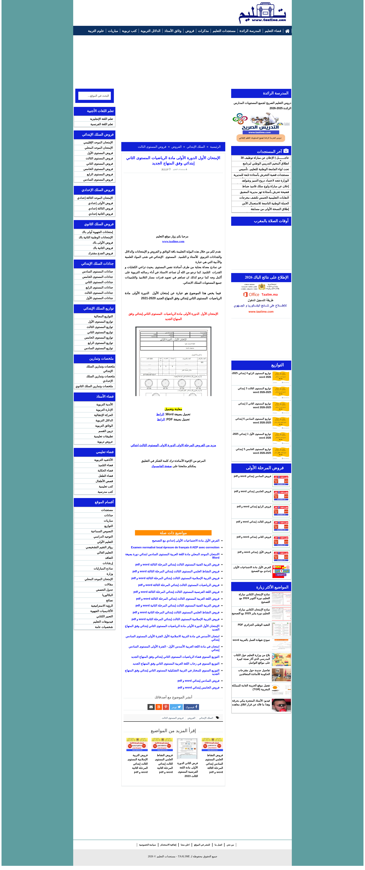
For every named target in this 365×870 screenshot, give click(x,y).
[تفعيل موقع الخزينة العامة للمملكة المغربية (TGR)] (281, 690)
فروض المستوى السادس (98, 179)
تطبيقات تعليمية (103, 436)
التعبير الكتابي (104, 616)
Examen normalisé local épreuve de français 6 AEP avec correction (175, 547)
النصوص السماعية (102, 531)
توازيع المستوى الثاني (100, 332)
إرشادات (108, 563)
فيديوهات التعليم (103, 621)
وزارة (110, 573)
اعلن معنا (185, 844)
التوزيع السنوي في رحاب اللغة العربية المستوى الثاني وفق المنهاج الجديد (176, 663)
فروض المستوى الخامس (98, 169)
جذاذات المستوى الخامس (97, 276)
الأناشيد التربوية (103, 459)
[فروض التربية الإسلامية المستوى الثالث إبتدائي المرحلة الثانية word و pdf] (137, 744)
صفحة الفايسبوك (162, 466)
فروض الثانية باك (103, 247)
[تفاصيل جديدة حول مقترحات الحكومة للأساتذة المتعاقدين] (281, 674)
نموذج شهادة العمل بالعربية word (251, 639)
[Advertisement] (144, 10)
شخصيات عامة (104, 626)
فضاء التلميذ (105, 465)
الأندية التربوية (104, 404)
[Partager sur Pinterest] (166, 707)
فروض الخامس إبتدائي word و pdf (198, 687)
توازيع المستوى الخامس (98, 337)
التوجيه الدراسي (103, 536)
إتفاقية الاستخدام (168, 844)
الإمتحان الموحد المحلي (99, 147)
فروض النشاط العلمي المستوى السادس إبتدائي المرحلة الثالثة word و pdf (214, 764)
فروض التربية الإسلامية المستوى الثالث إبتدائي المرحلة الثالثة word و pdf (175, 578)
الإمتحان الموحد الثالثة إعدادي (95, 197)
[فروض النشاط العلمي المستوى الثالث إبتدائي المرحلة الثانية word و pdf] (162, 744)
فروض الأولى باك (103, 242)
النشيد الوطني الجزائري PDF (254, 624)
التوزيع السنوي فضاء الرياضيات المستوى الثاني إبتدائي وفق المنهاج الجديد (175, 656)
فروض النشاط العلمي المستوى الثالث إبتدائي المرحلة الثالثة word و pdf (176, 571)
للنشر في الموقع (202, 844)
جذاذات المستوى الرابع (99, 287)
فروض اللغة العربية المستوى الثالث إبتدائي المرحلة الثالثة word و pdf (177, 598)
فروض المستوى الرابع (100, 174)
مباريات (108, 520)
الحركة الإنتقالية (103, 415)
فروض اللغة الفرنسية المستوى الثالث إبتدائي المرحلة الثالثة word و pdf (176, 591)
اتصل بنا (218, 844)
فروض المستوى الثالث (173, 718)
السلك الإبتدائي (205, 718)
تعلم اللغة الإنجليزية (101, 118)
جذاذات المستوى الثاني (99, 282)
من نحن (230, 844)
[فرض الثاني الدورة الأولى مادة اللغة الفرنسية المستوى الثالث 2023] (187, 748)
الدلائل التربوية (104, 420)
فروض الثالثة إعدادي (100, 208)
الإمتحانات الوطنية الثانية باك (96, 237)
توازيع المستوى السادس (98, 348)
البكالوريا (107, 595)
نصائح (109, 600)
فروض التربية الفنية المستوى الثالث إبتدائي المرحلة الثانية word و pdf (177, 605)
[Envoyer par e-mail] (151, 707)
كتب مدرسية (105, 491)
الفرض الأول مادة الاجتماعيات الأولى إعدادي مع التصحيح (185, 540)
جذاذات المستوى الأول (99, 298)
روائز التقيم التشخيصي (99, 547)
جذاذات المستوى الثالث (99, 292)
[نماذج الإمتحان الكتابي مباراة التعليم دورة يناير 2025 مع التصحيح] (281, 614)
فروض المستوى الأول (100, 153)
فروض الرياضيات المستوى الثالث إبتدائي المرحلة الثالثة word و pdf (178, 585)
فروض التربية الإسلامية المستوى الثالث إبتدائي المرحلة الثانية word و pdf (175, 619)
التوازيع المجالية (103, 316)
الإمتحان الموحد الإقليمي (98, 142)
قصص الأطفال (104, 481)
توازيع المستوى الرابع (100, 342)
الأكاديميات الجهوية (101, 611)
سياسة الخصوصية (147, 844)
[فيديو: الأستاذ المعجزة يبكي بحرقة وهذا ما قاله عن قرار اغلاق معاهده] (281, 705)
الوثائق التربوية (104, 425)
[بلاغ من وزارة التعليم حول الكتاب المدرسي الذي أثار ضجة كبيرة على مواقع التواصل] (281, 659)
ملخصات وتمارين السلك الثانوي (94, 386)
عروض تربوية (105, 441)
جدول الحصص (104, 589)
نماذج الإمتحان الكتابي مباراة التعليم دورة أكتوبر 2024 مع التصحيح (254, 598)
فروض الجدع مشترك (100, 253)
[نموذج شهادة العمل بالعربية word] (281, 644)
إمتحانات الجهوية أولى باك (97, 232)
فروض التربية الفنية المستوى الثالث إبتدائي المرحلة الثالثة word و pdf (177, 564)
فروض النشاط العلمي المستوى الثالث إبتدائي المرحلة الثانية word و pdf (176, 612)
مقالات (109, 584)
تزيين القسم (105, 431)
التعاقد (109, 557)
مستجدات (107, 510)
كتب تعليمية (106, 486)
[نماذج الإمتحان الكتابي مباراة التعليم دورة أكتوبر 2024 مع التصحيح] (281, 598)
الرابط (160, 414)
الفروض (191, 718)
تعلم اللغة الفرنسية (101, 124)
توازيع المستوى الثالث (100, 326)
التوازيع (108, 525)
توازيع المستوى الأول (100, 321)
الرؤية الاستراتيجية (102, 605)
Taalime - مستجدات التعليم (173, 856)
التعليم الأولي (105, 541)
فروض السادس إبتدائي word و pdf (198, 680)
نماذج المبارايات (103, 568)
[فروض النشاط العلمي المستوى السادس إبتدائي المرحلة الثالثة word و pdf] (212, 744)
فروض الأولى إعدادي (100, 203)
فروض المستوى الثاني (99, 163)
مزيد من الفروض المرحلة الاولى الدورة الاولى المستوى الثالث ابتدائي (173, 445)
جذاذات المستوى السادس (97, 271)
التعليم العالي (105, 552)
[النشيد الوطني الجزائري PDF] (281, 629)
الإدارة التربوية (104, 409)
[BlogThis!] (159, 707)
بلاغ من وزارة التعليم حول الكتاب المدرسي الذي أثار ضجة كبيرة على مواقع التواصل (252, 659)
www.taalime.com (173, 241)
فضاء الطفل (105, 475)
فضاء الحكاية (105, 470)
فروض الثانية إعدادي (101, 213)
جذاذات (108, 515)
